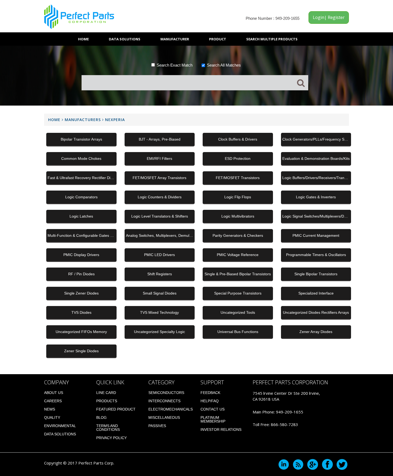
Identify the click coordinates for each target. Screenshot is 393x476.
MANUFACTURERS (83, 119)
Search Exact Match (174, 65)
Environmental (60, 426)
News (49, 409)
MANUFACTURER (174, 39)
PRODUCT (217, 39)
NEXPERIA (115, 119)
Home (83, 39)
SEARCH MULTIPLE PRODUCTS (272, 39)
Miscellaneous (164, 417)
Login (318, 17)
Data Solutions (124, 39)
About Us (53, 392)
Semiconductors (166, 392)
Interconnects (164, 401)
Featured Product (116, 409)
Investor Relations (221, 429)
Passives (157, 426)
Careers (53, 401)
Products (106, 401)
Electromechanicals (170, 409)
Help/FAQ (210, 401)
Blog (101, 417)
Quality (52, 417)
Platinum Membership (213, 419)
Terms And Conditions (108, 428)
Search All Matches (224, 65)
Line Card (106, 392)
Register (336, 17)
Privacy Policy (111, 438)
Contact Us (213, 409)
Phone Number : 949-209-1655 (272, 18)
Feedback (210, 392)
